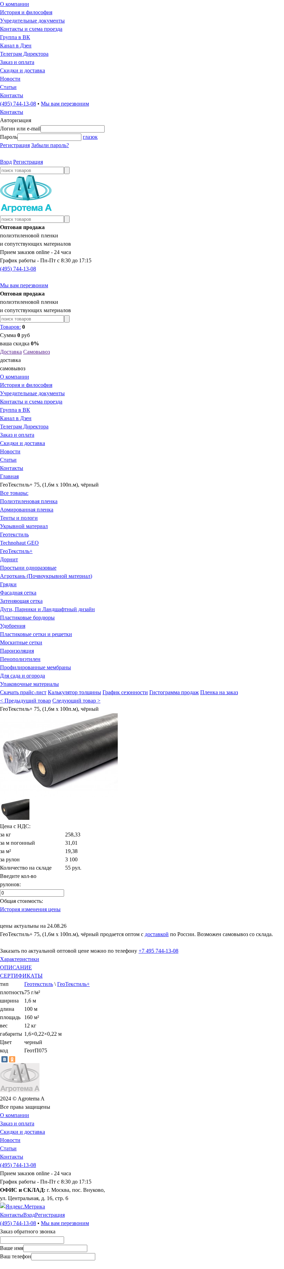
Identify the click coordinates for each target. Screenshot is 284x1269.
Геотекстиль (14, 534)
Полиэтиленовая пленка (28, 501)
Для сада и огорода (22, 676)
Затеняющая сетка (21, 601)
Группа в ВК (15, 37)
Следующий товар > (76, 701)
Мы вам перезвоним (65, 104)
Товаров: (10, 327)
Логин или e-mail (20, 129)
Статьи (8, 87)
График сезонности (125, 692)
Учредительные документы (32, 21)
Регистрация (15, 145)
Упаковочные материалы (29, 684)
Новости (10, 79)
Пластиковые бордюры (27, 617)
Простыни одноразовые (28, 568)
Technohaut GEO (19, 543)
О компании (14, 4)
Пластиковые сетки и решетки (36, 634)
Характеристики (19, 959)
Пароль (8, 137)
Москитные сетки (21, 642)
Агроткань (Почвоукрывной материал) (46, 576)
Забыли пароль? (50, 145)
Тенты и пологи (19, 518)
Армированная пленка (26, 510)
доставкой (157, 934)
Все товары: (14, 493)
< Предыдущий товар (25, 701)
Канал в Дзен (16, 45)
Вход (6, 162)
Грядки (8, 584)
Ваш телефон (15, 1256)
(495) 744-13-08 (18, 104)
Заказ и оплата (17, 62)
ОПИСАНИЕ (16, 967)
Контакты (11, 95)
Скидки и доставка (22, 70)
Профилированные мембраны (35, 667)
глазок (90, 137)
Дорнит (9, 559)
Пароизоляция (17, 651)
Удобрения (12, 626)
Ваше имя (11, 1248)
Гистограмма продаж (174, 692)
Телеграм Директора (24, 54)
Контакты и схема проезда (31, 29)
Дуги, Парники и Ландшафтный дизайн (47, 609)
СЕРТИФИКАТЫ (21, 976)
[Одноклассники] (12, 1059)
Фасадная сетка (18, 593)
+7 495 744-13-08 (158, 951)
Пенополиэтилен (20, 659)
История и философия (26, 12)
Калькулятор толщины (74, 692)
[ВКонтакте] (4, 1059)
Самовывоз (36, 352)
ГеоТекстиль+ (16, 551)
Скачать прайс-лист (23, 692)
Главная (9, 476)
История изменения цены (30, 909)
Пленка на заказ (219, 692)
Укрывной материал (24, 526)
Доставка (11, 352)
